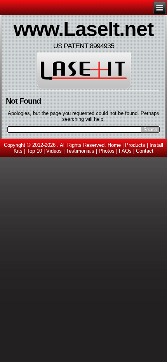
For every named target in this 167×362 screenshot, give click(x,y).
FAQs (125, 151)
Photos (107, 151)
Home (114, 145)
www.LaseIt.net (83, 28)
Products (135, 145)
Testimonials (80, 151)
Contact (144, 151)
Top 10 (34, 151)
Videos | (56, 151)
